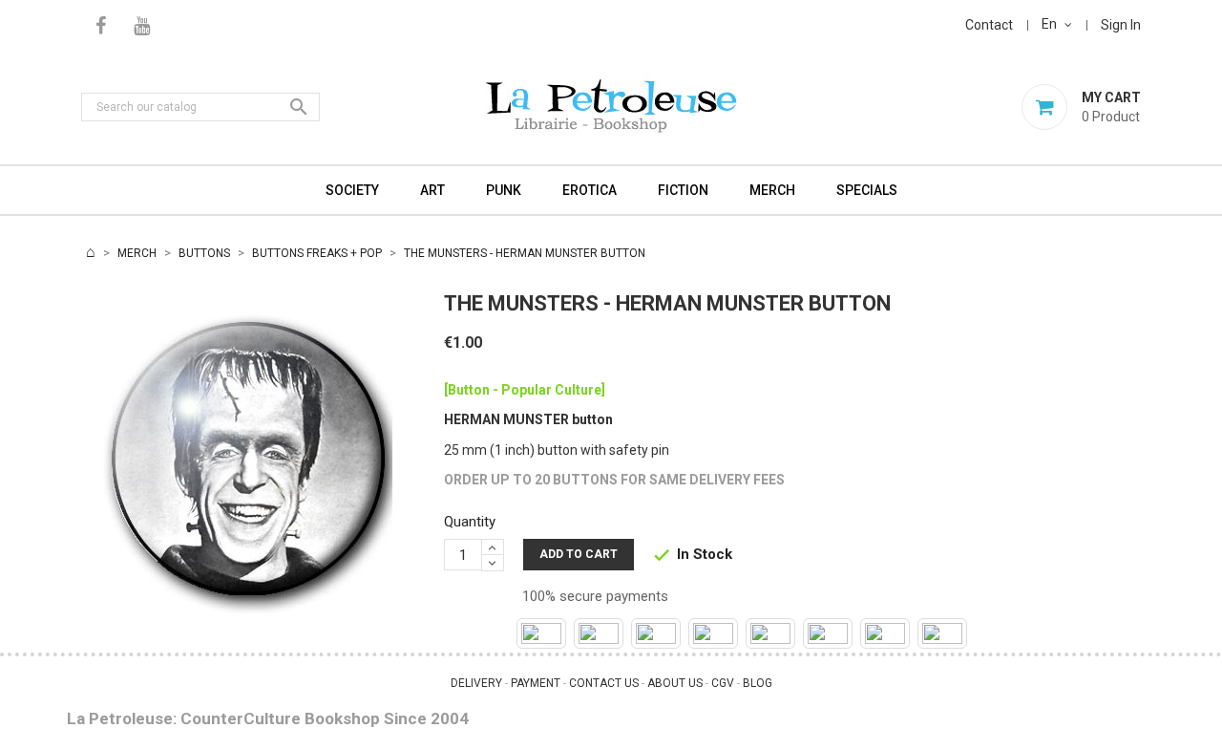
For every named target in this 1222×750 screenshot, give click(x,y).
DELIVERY (476, 683)
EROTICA (589, 190)
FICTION (683, 190)
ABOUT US (675, 683)
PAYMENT (535, 683)
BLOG (757, 683)
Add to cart (578, 554)
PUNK (503, 190)
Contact (989, 24)
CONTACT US (604, 683)
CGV (722, 683)
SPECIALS (866, 190)
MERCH (772, 190)
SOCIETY (352, 190)
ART (432, 190)
